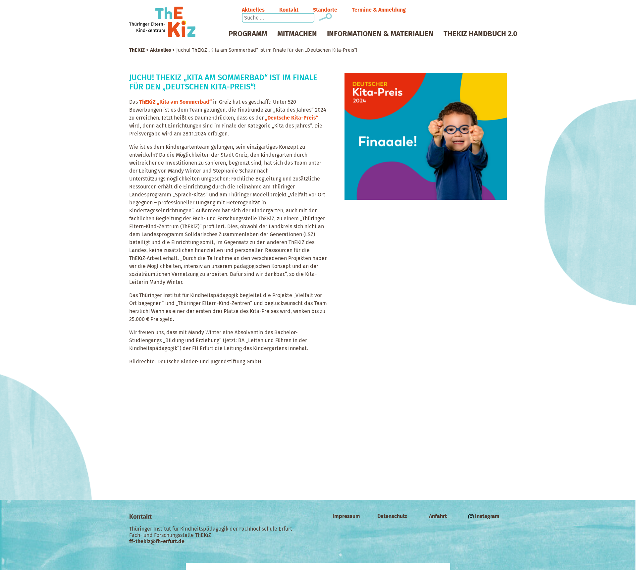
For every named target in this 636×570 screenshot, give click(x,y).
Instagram (487, 516)
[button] (329, 17)
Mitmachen (297, 33)
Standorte (325, 10)
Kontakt (288, 10)
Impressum (346, 516)
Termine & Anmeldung (379, 10)
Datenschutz (392, 516)
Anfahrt (438, 516)
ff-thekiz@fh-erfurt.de (157, 541)
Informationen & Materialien (380, 33)
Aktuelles (253, 10)
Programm (248, 33)
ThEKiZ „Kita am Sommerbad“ (175, 102)
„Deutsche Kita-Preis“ (291, 118)
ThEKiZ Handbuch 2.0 (480, 33)
